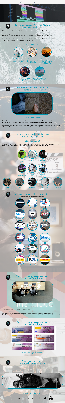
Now (8, 2)
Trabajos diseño (52, 2)
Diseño (43, 2)
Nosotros (14, 2)
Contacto (61, 2)
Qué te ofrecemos (24, 2)
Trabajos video (35, 2)
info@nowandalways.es (25, 398)
